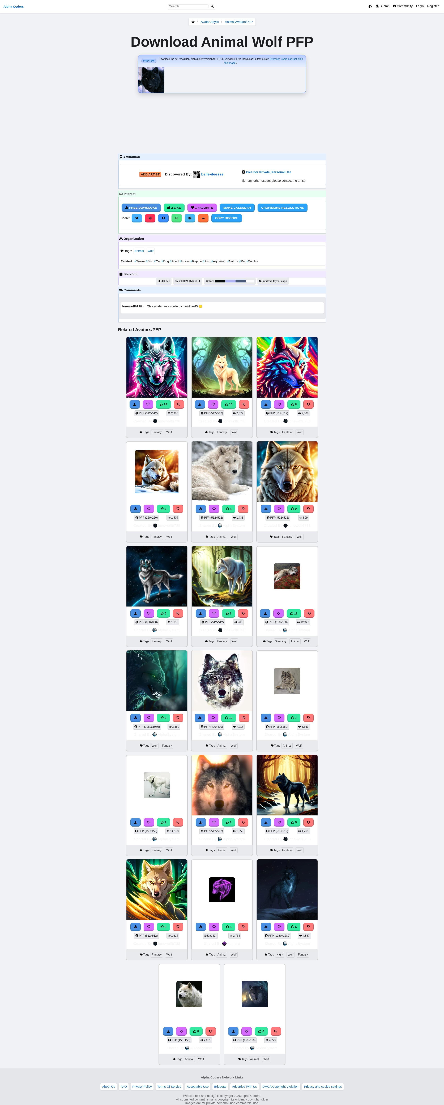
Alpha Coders (13, 6)
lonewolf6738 (169, 421)
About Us (108, 1086)
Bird (150, 261)
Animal (139, 251)
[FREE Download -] (266, 509)
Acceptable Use (198, 1086)
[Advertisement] (222, 122)
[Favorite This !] (279, 509)
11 (295, 613)
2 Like (175, 207)
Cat (157, 261)
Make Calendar (237, 207)
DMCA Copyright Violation (280, 1086)
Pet (242, 261)
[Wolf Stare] (287, 472)
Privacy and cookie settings (323, 1086)
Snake (140, 261)
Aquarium (219, 261)
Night (279, 954)
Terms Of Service (169, 1086)
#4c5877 (241, 281)
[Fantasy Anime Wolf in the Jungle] (156, 890)
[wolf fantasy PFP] (156, 681)
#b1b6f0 (230, 281)
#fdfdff (250, 281)
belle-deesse (212, 174)
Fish (207, 261)
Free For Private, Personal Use (268, 172)
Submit (384, 6)
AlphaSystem (234, 525)
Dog (165, 261)
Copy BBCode (226, 218)
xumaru (234, 943)
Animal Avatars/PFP (239, 22)
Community (404, 6)
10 (230, 404)
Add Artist (150, 174)
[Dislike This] (308, 509)
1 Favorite (203, 207)
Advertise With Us (244, 1086)
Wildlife (252, 261)
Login (420, 6)
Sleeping (280, 641)
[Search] (212, 6)
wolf (150, 251)
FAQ (124, 1086)
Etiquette (220, 1086)
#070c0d (220, 281)
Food (175, 261)
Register (433, 6)
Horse (185, 261)
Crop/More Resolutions (282, 207)
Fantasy (157, 432)
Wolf (169, 432)
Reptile (196, 261)
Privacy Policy (142, 1086)
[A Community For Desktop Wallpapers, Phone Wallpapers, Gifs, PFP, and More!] (193, 22)
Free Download (142, 207)
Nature (233, 261)
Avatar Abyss (210, 22)
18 (165, 404)
